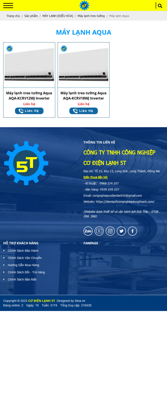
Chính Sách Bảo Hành (23, 250)
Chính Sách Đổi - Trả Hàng (26, 272)
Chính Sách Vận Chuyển (25, 258)
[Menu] (8, 5)
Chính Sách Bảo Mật (22, 279)
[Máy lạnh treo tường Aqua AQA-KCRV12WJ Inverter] (29, 65)
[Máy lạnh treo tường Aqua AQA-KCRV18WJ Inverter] (83, 65)
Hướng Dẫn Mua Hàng (23, 265)
